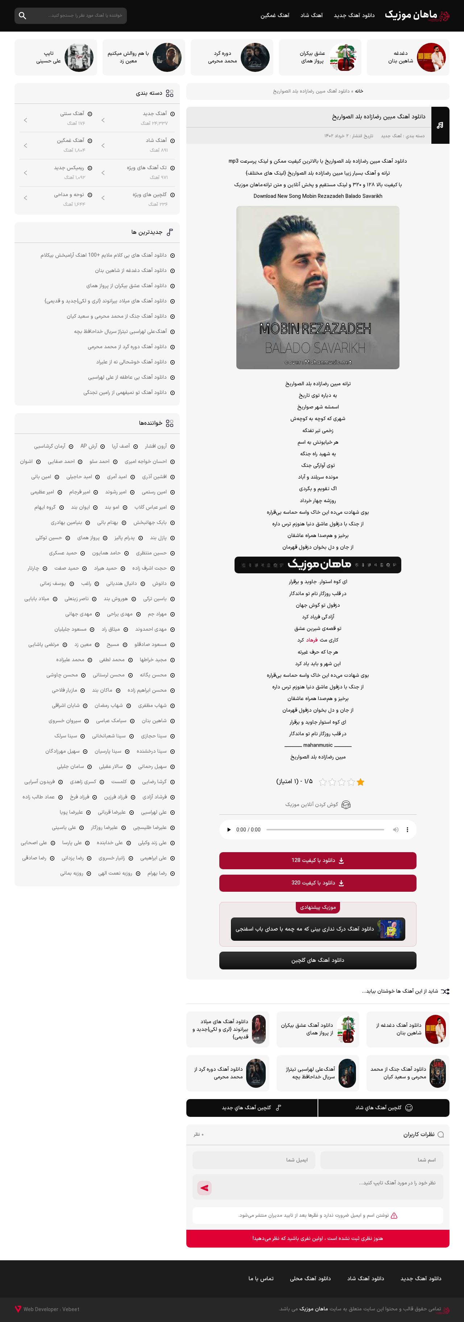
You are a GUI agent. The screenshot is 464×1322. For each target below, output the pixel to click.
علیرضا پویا (71, 812)
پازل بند (158, 538)
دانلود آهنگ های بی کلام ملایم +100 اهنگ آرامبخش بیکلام (104, 255)
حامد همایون (106, 553)
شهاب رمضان (109, 705)
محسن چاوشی (62, 675)
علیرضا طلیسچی (150, 827)
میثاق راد (111, 629)
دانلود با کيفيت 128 (313, 861)
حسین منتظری (151, 553)
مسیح (113, 644)
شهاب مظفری (152, 705)
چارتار (33, 568)
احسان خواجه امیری (146, 461)
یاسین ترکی (155, 599)
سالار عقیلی (111, 766)
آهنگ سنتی (72, 114)
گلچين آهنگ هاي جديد (246, 1108)
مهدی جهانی (78, 614)
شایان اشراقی (66, 705)
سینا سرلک (65, 736)
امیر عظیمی (42, 492)
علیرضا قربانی (112, 812)
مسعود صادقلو (150, 644)
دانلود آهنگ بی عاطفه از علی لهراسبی (127, 377)
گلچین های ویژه (150, 195)
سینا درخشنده (152, 751)
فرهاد (312, 640)
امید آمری (117, 477)
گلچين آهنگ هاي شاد (378, 1108)
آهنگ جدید (391, 136)
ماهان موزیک (417, 15)
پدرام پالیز (125, 538)
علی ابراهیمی (153, 858)
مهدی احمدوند (151, 629)
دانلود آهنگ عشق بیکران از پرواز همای (126, 286)
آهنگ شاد (312, 16)
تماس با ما (261, 1279)
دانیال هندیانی (121, 583)
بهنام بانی (107, 522)
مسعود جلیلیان (70, 629)
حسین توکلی (49, 538)
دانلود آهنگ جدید (354, 16)
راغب (86, 583)
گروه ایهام (45, 507)
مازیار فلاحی (64, 690)
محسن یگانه (153, 675)
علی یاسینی (64, 827)
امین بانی (41, 477)
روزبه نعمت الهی (115, 873)
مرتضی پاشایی (43, 644)
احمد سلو (99, 461)
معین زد (83, 644)
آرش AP (88, 446)
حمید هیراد (105, 568)
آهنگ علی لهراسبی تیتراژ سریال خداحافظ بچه (120, 331)
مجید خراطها (153, 660)
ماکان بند (102, 690)
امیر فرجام (79, 492)
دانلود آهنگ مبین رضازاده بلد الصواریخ (379, 117)
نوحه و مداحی (69, 195)
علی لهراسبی (154, 812)
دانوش (159, 583)
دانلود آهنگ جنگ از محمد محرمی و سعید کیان (117, 316)
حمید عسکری (63, 553)
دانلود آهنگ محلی (310, 1279)
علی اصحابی (34, 843)
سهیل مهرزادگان (62, 751)
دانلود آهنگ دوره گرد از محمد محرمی (127, 347)
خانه (359, 91)
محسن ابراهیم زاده (147, 690)
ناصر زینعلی (77, 599)
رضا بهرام (157, 873)
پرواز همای (88, 538)
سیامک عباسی (111, 721)
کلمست (119, 782)
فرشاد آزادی (154, 797)
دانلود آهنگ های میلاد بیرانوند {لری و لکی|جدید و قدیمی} (106, 301)
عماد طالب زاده (38, 797)
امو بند (112, 507)
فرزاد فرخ (79, 797)
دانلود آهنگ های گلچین (317, 960)
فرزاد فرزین (115, 797)
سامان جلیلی (70, 766)
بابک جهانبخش (150, 522)
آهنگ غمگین (275, 16)
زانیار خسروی (112, 858)
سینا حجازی (154, 736)
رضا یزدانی (73, 858)
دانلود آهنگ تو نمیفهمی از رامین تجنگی (125, 392)
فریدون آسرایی (39, 782)
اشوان (26, 461)
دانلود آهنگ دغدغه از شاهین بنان (131, 270)
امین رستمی (154, 492)
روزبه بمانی (71, 873)
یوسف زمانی (53, 583)
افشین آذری (154, 477)
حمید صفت (66, 568)
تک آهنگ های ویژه (147, 168)
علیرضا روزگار (104, 827)
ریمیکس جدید (69, 168)
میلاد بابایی (36, 599)
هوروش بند (116, 599)
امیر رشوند (116, 492)
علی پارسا (72, 843)
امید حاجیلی (79, 477)
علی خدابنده (110, 843)
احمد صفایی (61, 461)
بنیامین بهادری (66, 522)
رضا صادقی (34, 858)
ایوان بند (80, 507)
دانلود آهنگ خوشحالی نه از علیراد (131, 362)
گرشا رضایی (154, 782)
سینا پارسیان (108, 751)
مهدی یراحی (120, 614)
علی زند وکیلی (152, 843)
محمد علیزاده (70, 660)
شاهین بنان (154, 721)
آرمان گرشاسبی (49, 446)
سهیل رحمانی (152, 766)
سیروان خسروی (65, 721)
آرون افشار (156, 446)
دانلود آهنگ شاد (365, 1279)
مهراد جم (157, 614)
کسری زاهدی (83, 782)
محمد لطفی (112, 660)
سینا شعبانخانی (109, 736)
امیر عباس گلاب (150, 507)
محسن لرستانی (109, 675)
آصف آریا (121, 446)
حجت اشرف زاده (149, 568)
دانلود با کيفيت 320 (313, 883)
